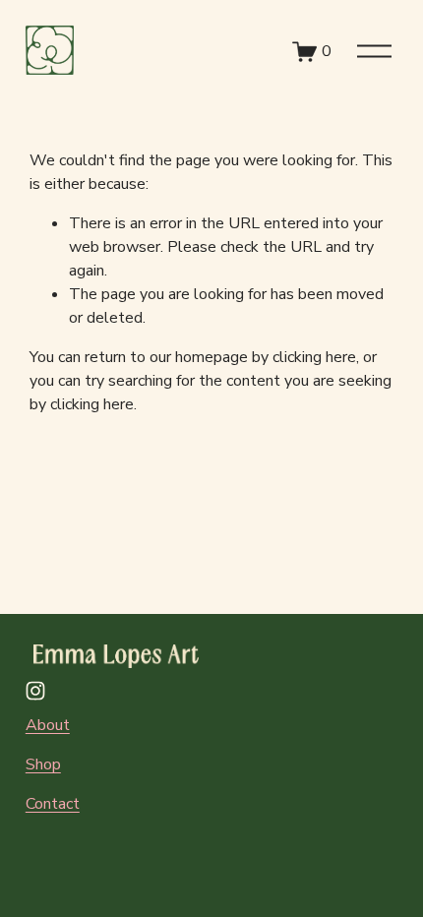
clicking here (314, 357)
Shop (43, 764)
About (48, 725)
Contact (53, 804)
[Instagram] (35, 691)
